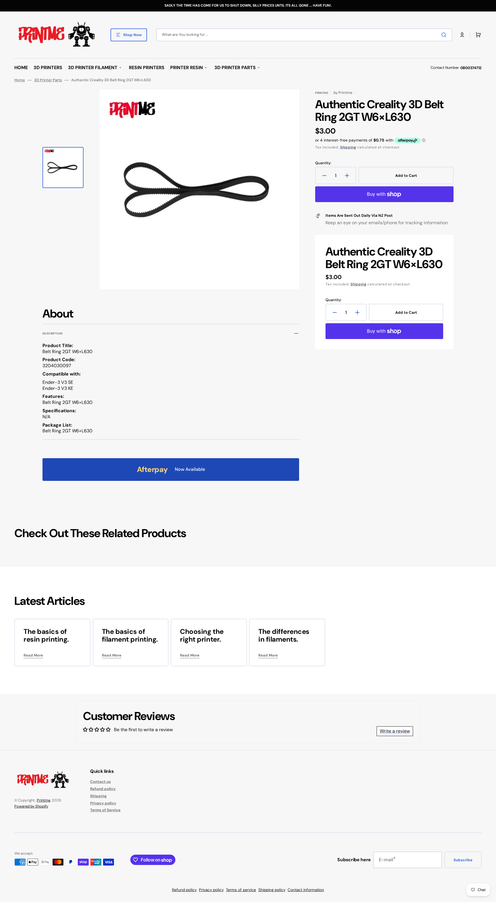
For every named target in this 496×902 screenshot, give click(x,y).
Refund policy (103, 788)
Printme (43, 800)
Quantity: (323, 163)
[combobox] (304, 34)
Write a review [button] (395, 731)
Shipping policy (271, 889)
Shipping (348, 147)
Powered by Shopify (31, 806)
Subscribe (463, 860)
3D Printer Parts (48, 80)
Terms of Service (105, 810)
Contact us (100, 781)
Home (19, 80)
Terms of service (241, 889)
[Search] (444, 34)
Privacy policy (103, 803)
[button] (462, 34)
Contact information (306, 889)
